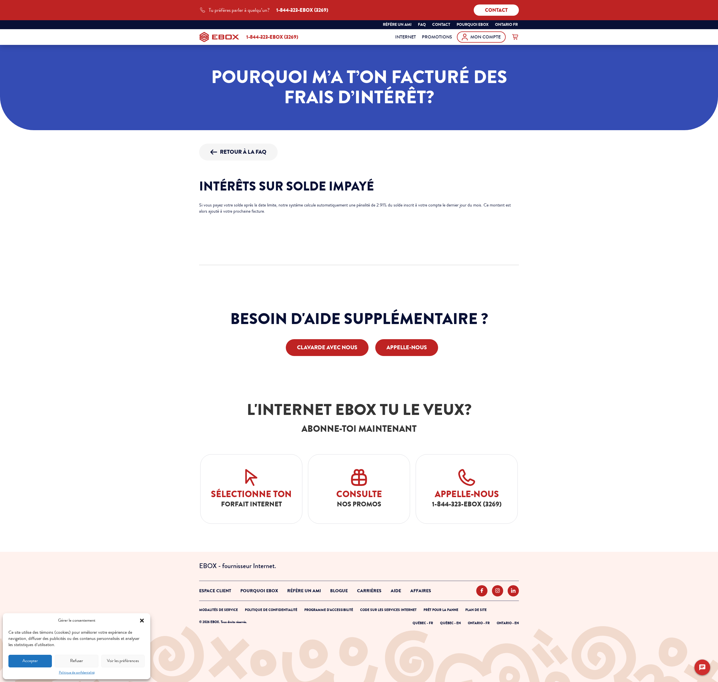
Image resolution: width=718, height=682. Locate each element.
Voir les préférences (123, 661)
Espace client (215, 590)
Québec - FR (423, 623)
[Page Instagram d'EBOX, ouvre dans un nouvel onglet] (497, 591)
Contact (496, 10)
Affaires (420, 590)
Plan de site (476, 609)
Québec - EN (450, 623)
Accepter (30, 661)
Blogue (339, 590)
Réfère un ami (397, 24)
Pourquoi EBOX (259, 590)
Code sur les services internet (388, 609)
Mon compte (485, 37)
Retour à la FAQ (243, 152)
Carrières (369, 590)
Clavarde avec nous (327, 347)
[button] (142, 620)
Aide (396, 590)
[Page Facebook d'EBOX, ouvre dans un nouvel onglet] (482, 591)
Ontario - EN (508, 623)
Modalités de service (218, 609)
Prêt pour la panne (441, 609)
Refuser (76, 661)
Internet (405, 37)
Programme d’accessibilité (328, 609)
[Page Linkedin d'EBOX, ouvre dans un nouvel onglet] (513, 591)
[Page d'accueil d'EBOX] (219, 37)
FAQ (422, 24)
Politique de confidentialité (77, 672)
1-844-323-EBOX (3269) (272, 37)
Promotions (437, 37)
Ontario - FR (479, 623)
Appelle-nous (406, 347)
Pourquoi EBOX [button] (473, 24)
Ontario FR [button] (507, 25)
